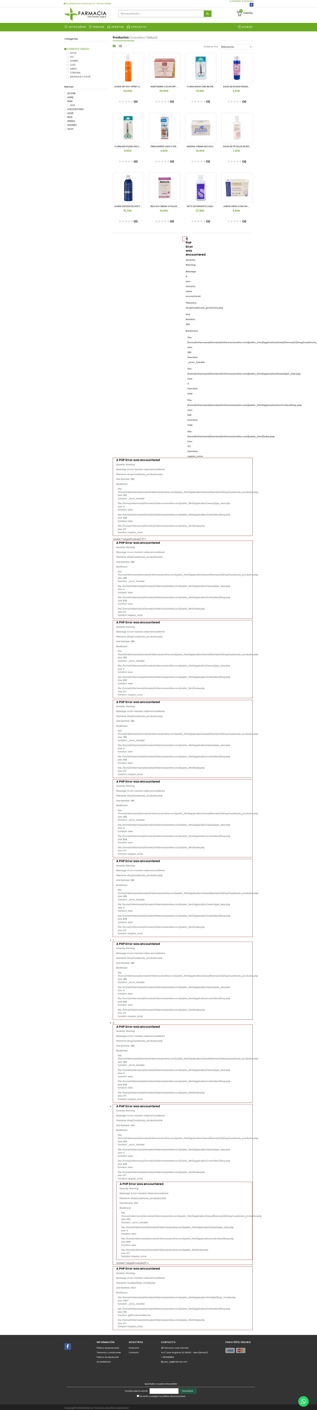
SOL (72, 57)
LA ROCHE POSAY (75, 109)
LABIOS (73, 69)
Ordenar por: (210, 46)
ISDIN (69, 101)
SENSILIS (71, 121)
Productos (134, 1347)
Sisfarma (88, 1408)
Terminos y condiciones (109, 1352)
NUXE (69, 117)
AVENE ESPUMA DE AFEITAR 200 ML (129, 206)
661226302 (248, 1)
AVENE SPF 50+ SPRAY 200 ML (129, 86)
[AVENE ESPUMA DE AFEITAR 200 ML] (128, 188)
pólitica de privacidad (173, 1396)
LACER (70, 113)
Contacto (134, 1352)
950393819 (236, 1)
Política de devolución (108, 1357)
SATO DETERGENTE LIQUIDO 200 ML (201, 206)
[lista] (121, 46)
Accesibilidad (104, 1361)
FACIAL (73, 53)
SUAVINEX (72, 125)
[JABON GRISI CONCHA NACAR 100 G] (237, 188)
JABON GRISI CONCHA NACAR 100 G (238, 206)
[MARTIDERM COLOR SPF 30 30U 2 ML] (164, 68)
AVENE (70, 97)
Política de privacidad (108, 1347)
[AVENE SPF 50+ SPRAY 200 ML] (128, 68)
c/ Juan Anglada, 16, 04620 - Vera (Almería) (185, 1352)
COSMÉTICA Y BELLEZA (78, 49)
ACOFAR (71, 93)
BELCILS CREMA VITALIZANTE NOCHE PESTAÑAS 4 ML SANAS (165, 206)
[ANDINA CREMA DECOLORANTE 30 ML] (200, 128)
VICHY (70, 129)
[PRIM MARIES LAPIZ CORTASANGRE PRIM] (164, 128)
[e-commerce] (85, 13)
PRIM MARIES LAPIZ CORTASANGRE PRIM (165, 146)
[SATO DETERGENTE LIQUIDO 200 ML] (200, 188)
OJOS (72, 65)
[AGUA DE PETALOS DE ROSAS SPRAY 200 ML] (237, 128)
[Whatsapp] (303, 1401)
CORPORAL (75, 73)
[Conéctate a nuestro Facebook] (251, 5)
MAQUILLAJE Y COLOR (80, 77)
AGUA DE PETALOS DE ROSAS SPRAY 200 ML (238, 146)
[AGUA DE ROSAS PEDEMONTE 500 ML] (237, 68)
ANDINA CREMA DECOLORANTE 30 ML (201, 146)
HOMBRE (74, 61)
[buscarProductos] (207, 14)
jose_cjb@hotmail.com (175, 1361)
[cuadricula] (114, 46)
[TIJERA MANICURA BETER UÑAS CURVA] (200, 68)
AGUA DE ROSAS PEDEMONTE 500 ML (238, 86)
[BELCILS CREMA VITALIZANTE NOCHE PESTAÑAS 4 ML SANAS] (164, 188)
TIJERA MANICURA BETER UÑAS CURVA (201, 86)
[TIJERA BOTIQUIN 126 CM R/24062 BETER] (128, 128)
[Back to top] (313, 1404)
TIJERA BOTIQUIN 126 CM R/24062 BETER (129, 146)
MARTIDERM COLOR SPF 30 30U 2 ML (165, 86)
